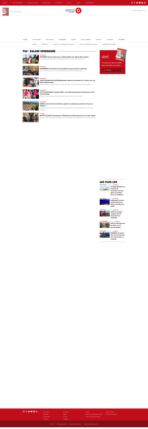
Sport (73, 39)
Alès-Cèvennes (17, 2)
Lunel (78, 2)
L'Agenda (121, 39)
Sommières (89, 2)
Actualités (36, 39)
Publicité (45, 44)
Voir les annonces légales (88, 44)
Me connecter (138, 10)
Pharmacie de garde (109, 44)
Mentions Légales (62, 424)
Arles (69, 2)
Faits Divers (86, 39)
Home (25, 39)
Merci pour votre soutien (91, 424)
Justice (98, 39)
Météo (34, 44)
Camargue (58, 2)
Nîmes (5, 2)
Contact (52, 424)
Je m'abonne (107, 70)
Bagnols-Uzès (33, 2)
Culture (110, 39)
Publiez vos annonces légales (63, 44)
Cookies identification (75, 424)
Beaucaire (46, 2)
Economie (62, 39)
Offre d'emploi (110, 412)
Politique (50, 39)
